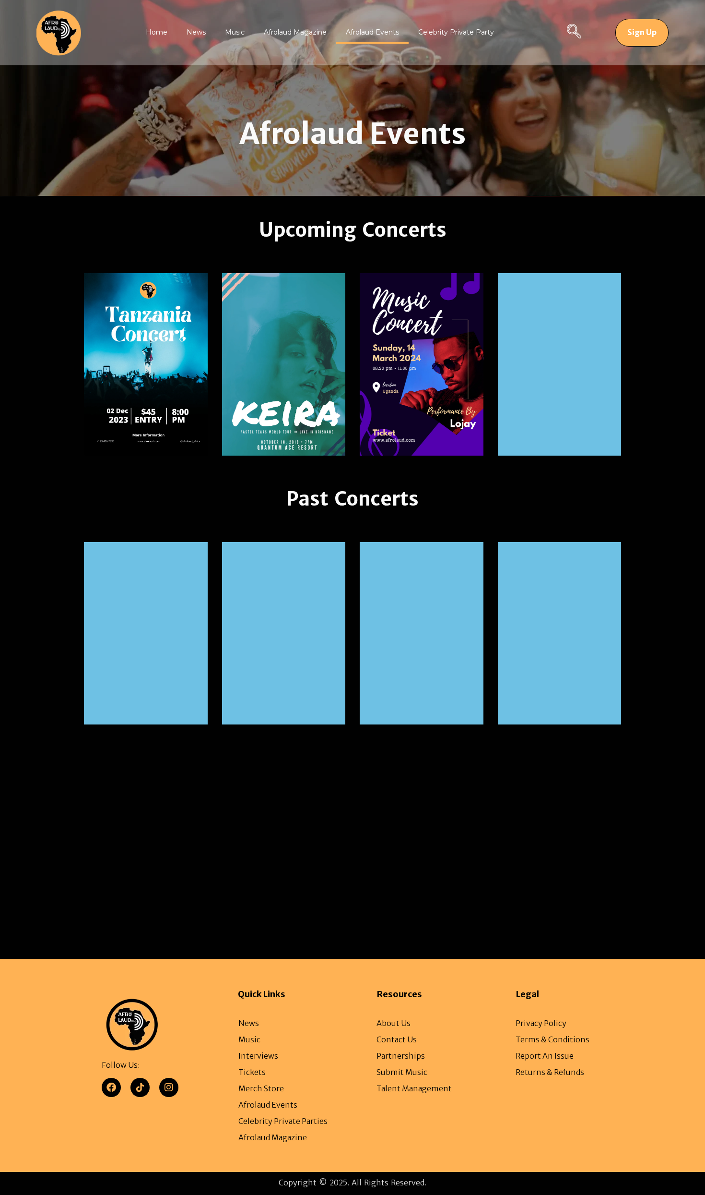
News (196, 32)
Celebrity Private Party (456, 32)
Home (156, 32)
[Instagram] (168, 1087)
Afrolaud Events (372, 32)
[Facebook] (111, 1087)
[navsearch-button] (574, 32)
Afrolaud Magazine (295, 32)
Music (235, 32)
